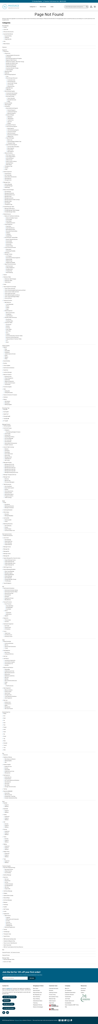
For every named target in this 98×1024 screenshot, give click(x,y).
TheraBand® (6, 418)
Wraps (8, 101)
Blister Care (9, 139)
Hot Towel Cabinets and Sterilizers (12, 780)
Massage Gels (6, 549)
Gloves (6, 610)
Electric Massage (8, 184)
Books (4, 502)
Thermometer (8, 620)
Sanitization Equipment (8, 623)
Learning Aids (6, 518)
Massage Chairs (6, 182)
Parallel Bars (8, 314)
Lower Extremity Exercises (10, 247)
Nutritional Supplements (11, 64)
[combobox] (76, 6)
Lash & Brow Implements (10, 660)
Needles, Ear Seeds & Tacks (12, 63)
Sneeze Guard (8, 627)
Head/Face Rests (8, 492)
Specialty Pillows (9, 163)
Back (4, 718)
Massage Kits (6, 551)
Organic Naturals (8, 544)
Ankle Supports (10, 128)
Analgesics (7, 430)
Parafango (5, 904)
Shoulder (5, 743)
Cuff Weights (9, 256)
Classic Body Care (8, 541)
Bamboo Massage (7, 874)
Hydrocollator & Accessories (11, 176)
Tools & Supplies (9, 69)
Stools (4, 284)
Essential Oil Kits (8, 35)
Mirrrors (6, 644)
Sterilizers (5, 397)
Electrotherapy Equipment (10, 74)
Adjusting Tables (8, 71)
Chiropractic (6, 51)
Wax (6, 762)
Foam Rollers (9, 221)
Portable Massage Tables (8, 206)
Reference (7, 252)
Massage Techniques (9, 507)
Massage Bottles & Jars (10, 194)
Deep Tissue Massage (9, 571)
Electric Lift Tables (7, 961)
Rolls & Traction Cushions (11, 161)
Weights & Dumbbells (10, 262)
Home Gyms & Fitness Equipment (13, 257)
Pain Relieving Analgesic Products (13, 432)
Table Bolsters (10, 118)
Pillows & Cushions (9, 153)
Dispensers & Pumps (9, 598)
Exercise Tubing (9, 245)
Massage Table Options (10, 208)
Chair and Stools (8, 298)
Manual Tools (7, 480)
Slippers (6, 357)
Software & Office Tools (10, 530)
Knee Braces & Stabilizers (12, 134)
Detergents (7, 450)
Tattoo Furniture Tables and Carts (12, 291)
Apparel (5, 347)
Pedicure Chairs (8, 691)
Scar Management (9, 885)
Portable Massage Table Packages (12, 210)
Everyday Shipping (38, 1)
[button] (91, 7)
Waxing (5, 399)
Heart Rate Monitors (10, 227)
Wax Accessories (8, 794)
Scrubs (4, 911)
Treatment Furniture (7, 300)
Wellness (7, 806)
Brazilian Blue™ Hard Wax (10, 796)
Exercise (6, 823)
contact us (9, 988)
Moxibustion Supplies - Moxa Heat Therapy (15, 61)
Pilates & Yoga (9, 260)
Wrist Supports (10, 151)
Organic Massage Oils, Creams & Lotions (11, 558)
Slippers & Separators (9, 381)
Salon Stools (7, 693)
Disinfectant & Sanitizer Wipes (11, 591)
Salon (4, 389)
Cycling (4, 814)
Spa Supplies (7, 202)
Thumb (5, 745)
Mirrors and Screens (10, 312)
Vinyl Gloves (8, 612)
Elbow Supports (10, 148)
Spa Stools (7, 783)
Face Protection (8, 603)
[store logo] (10, 6)
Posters (6, 527)
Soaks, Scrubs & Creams (10, 382)
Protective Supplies (7, 386)
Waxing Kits (7, 402)
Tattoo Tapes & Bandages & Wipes (12, 296)
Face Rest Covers (8, 634)
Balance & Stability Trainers (12, 217)
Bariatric (8, 326)
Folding (7, 307)
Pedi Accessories (9, 685)
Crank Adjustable (9, 304)
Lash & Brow (6, 658)
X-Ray (6, 169)
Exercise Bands (9, 242)
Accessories (8, 319)
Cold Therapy (7, 433)
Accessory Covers (8, 636)
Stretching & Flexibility (10, 251)
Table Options (8, 282)
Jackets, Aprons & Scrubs (10, 353)
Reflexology (7, 187)
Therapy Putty (9, 270)
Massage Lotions (7, 553)
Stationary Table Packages (10, 278)
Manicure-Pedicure (7, 374)
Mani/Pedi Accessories (9, 672)
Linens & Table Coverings (8, 447)
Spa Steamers (8, 781)
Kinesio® (5, 409)
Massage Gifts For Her (9, 464)
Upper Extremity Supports (11, 144)
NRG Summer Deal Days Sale (10, 939)
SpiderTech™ (6, 414)
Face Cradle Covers (9, 453)
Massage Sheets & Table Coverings (12, 199)
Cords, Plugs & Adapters (11, 94)
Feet (4, 724)
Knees (4, 736)
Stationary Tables (7, 277)
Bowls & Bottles (6, 360)
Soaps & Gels (7, 888)
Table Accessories (7, 484)
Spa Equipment (8, 178)
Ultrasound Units (10, 86)
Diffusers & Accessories (8, 31)
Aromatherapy (5, 25)
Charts (6, 521)
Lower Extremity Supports (11, 126)
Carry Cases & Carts (9, 491)
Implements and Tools (9, 671)
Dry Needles (8, 56)
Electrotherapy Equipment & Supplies (14, 58)
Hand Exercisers (9, 266)
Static (7, 309)
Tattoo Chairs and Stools (10, 288)
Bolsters (6, 489)
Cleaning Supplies (7, 425)
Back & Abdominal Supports (12, 108)
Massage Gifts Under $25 (10, 469)
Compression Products (11, 124)
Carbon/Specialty (11, 98)
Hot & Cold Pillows (10, 158)
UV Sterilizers (7, 629)
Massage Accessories (9, 193)
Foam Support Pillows (10, 156)
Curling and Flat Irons (9, 653)
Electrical (7, 478)
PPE (3, 586)
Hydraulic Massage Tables (8, 959)
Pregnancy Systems (9, 495)
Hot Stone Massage (9, 438)
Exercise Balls (9, 241)
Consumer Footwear (11, 131)
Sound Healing (8, 872)
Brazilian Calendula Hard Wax (11, 797)
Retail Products (8, 528)
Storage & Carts (8, 180)
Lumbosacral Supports (12, 111)
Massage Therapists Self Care (9, 474)
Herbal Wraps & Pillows (9, 436)
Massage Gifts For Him (9, 466)
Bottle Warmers (8, 777)
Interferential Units (11, 81)
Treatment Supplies (6, 866)
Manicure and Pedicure (8, 667)
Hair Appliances (6, 650)
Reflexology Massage (9, 574)
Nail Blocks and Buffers (10, 675)
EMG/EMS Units (9, 88)
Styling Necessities (9, 392)
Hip (4, 734)
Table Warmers (8, 458)
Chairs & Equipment (9, 378)
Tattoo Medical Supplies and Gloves (12, 295)
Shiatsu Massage (8, 576)
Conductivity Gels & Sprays (11, 93)
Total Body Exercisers (10, 222)
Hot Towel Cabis (8, 175)
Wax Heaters (7, 401)
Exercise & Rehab (8, 103)
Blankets (6, 449)
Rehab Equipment (8, 310)
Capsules (8, 917)
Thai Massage (8, 580)
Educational (7, 504)
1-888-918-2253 (62, 1)
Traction (6, 167)
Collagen (5, 893)
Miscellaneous (8, 599)
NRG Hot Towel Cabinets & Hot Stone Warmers (13, 947)
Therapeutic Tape (11, 143)
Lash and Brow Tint (9, 663)
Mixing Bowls (7, 707)
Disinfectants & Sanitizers (8, 367)
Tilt (6, 340)
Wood (7, 342)
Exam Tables (9, 329)
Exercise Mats (9, 219)
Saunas (5, 274)
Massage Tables (8, 201)
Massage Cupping (8, 572)
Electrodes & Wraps (10, 96)
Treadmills (8, 234)
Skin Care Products (9, 708)
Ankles (4, 713)
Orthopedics (7, 106)
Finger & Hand (10, 149)
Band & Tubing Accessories (12, 239)
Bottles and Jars (8, 766)
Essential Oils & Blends (8, 34)
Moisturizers (7, 674)
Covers (4, 631)
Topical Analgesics (7, 583)
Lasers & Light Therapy (12, 83)
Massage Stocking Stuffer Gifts (11, 472)
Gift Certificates (8, 525)
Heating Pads (7, 435)
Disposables (7, 350)
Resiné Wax (7, 793)
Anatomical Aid (8, 519)
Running (5, 829)
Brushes (5, 363)
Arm (4, 715)
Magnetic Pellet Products (11, 60)
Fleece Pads (7, 455)
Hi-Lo (7, 332)
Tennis (4, 836)
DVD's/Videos (6, 512)
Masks (6, 705)
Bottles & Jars (8, 702)
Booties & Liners (8, 376)
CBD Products (8, 915)
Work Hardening (9, 272)
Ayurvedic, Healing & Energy (9, 867)
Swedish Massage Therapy (10, 579)
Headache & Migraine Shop (9, 941)
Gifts (4, 41)
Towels (6, 648)
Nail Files (6, 679)
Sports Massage (8, 577)
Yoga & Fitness (6, 936)
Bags (6, 349)
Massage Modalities (9, 515)
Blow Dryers (7, 652)
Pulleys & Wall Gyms (10, 267)
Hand (4, 729)
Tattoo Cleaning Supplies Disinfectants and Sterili (15, 290)
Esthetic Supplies (6, 345)
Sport (3, 801)
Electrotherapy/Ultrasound (11, 78)
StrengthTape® (6, 416)
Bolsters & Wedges (10, 114)
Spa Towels (7, 460)
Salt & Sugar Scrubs (7, 567)
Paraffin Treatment (9, 444)
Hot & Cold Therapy (7, 428)
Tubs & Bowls (7, 384)
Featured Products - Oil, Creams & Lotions (11, 952)
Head (4, 731)
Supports (7, 804)
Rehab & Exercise (7, 214)
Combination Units (11, 80)
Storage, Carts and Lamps (10, 786)
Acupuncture (7, 53)
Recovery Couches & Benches (12, 337)
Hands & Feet (7, 880)
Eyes (4, 722)
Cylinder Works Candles (8, 895)
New (3, 949)
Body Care (5, 754)
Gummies (8, 922)
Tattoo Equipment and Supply (9, 286)
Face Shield (8, 609)
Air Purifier (7, 625)
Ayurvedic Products (9, 869)
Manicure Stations (8, 690)
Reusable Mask (9, 607)
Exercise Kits (8, 244)
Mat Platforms (8, 302)
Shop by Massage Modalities (9, 569)
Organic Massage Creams (10, 560)
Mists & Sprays (6, 43)
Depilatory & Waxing (7, 757)
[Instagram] (7, 1012)
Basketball (5, 808)
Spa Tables (7, 785)
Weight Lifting (6, 851)
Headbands (7, 352)
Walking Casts (10, 136)
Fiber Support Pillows (10, 155)
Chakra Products (8, 871)
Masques (5, 902)
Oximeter (7, 621)
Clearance (4, 47)
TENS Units (8, 89)
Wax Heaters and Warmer (10, 759)
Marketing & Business (9, 506)
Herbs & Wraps (6, 897)
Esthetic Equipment (7, 171)
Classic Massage (8, 542)
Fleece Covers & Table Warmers (10, 943)
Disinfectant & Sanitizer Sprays (11, 590)
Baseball (5, 802)
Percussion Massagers (9, 482)
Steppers (8, 232)
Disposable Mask (9, 605)
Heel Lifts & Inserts (11, 133)
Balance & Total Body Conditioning (12, 216)
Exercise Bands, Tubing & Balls (11, 237)
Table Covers (7, 633)
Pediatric (8, 334)
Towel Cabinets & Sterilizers (11, 696)
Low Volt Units (10, 84)
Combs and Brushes (9, 643)
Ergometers (8, 226)
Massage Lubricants (9, 198)
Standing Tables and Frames (11, 317)
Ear (4, 720)
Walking (5, 844)
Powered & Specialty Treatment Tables (14, 335)
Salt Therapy (6, 909)
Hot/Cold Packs (8, 441)
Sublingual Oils (9, 925)
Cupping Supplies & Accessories (13, 55)
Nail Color (7, 677)
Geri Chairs (8, 330)
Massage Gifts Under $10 (10, 467)
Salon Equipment (7, 688)
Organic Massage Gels (9, 561)
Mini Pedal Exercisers (10, 229)
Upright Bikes (9, 235)
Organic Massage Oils (9, 564)
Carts (7, 76)
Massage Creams (7, 546)
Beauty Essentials (7, 641)
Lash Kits (7, 665)
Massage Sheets (8, 457)
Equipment (4, 49)
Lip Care (6, 882)
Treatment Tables (8, 322)
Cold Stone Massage (7, 891)
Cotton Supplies (6, 365)
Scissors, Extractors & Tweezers (10, 394)
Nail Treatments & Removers (11, 680)
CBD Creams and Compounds (12, 919)
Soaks (6, 682)
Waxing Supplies (8, 404)
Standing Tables (9, 321)
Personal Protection (7, 602)
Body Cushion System (9, 487)
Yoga (4, 859)
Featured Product (6, 955)
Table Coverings (8, 497)
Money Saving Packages (8, 189)
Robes (6, 355)
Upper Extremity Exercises (10, 264)
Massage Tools (6, 476)
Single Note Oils (8, 39)
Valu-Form (9, 121)
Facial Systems (8, 173)
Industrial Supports (11, 110)
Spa (3, 753)
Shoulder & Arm (9, 269)
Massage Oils (6, 555)
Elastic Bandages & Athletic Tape (14, 141)
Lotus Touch (6, 537)
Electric (7, 305)
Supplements (6, 913)
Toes (4, 747)
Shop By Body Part (6, 712)
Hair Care (5, 656)
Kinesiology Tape (5, 408)
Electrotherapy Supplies (10, 91)
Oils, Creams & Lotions (7, 534)
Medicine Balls (9, 259)
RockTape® (5, 411)
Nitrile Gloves (9, 614)
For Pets (8, 920)
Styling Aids (7, 391)
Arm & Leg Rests (8, 486)
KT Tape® (5, 420)
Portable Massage (8, 185)
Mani (6, 683)
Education (7, 514)
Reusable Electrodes (11, 99)
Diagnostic (7, 72)
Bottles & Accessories (8, 535)
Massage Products (6, 424)
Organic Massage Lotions (10, 563)
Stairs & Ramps (9, 315)
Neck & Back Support (9, 494)
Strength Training (8, 254)
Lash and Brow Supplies (10, 662)
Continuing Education (7, 509)
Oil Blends (7, 37)
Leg (4, 738)
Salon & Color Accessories (10, 646)
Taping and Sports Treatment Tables (14, 338)
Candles (5, 27)
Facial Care (5, 370)
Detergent (7, 596)
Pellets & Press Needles (11, 66)
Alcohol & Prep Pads (9, 593)
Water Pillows (9, 164)
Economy (8, 327)
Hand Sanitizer (8, 594)
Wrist (4, 749)
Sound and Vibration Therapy (12, 68)
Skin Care (5, 700)
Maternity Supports (11, 113)
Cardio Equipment (8, 224)
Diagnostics (5, 618)
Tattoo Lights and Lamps (10, 293)
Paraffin (5, 906)
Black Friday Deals (7, 945)
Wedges (9, 123)
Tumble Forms (10, 120)
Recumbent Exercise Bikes (11, 231)
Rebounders (8, 249)
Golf (4, 822)
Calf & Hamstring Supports (13, 130)
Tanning (5, 788)
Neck (4, 740)
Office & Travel (9, 159)
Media (3, 501)
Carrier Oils (5, 29)
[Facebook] (3, 1012)
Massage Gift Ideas (7, 462)
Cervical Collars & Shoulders (13, 146)
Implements (7, 379)
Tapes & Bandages (10, 138)
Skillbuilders (9, 116)
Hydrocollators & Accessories (11, 443)
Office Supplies (8, 104)
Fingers (5, 727)
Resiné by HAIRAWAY (7, 791)
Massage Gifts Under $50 (10, 470)
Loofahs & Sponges (7, 372)
